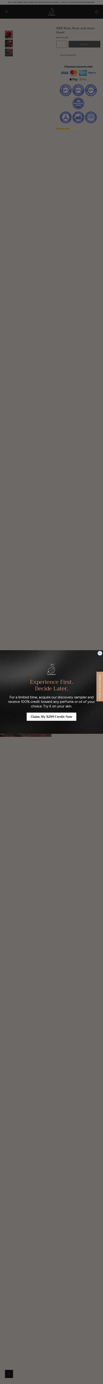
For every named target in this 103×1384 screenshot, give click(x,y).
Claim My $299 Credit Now (51, 716)
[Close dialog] (100, 653)
